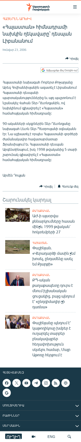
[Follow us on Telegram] (36, 383)
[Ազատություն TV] (33, 436)
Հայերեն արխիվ (17, 19)
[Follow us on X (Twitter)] (16, 383)
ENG (51, 436)
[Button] (71, 58)
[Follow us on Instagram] (46, 383)
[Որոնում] (69, 436)
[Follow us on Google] (7, 393)
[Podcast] (65, 383)
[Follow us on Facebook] (7, 383)
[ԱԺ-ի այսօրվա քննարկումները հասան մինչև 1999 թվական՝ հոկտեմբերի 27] (17, 215)
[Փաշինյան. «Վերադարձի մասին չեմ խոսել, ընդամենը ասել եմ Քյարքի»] (17, 247)
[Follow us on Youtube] (26, 383)
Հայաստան (40, 243)
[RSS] (56, 383)
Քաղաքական (41, 210)
